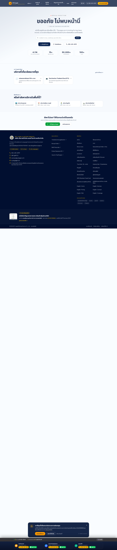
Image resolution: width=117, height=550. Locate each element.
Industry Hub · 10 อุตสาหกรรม (100, 164)
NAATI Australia (55, 147)
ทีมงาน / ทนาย (80, 146)
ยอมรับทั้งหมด (40, 533)
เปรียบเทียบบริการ (81, 157)
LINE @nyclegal (54, 124)
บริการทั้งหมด (80, 150)
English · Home (81, 186)
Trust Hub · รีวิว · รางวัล (82, 164)
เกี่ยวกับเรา (79, 143)
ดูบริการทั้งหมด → (99, 72)
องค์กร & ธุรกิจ (37, 3)
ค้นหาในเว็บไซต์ (80, 174)
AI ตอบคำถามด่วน (81, 171)
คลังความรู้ (79, 160)
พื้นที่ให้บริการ (47, 3)
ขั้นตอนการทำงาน (97, 139)
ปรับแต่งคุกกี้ (59, 533)
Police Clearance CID (57, 151)
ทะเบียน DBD (103, 226)
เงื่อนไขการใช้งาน (96, 226)
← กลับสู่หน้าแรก (44, 44)
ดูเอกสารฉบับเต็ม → (23, 220)
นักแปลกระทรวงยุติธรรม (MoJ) (84, 181)
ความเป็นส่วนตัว (89, 226)
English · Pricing (81, 189)
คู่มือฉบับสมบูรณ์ (96, 174)
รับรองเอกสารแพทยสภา (98, 178)
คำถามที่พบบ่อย (96, 167)
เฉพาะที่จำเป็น (51, 533)
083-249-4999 (92, 3)
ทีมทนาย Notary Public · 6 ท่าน (100, 146)
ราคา (68, 3)
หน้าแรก (78, 37)
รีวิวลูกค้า (79, 167)
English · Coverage (97, 193)
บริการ (29, 3)
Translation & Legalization (58, 139)
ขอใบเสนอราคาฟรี (103, 3)
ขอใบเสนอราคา (73, 3)
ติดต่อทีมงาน (58, 44)
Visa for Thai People (57, 155)
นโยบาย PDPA (49, 529)
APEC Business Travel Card (84, 178)
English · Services (97, 186)
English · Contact (97, 189)
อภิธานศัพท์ (95, 171)
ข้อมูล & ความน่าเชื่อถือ (58, 3)
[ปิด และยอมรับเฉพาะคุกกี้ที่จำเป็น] (86, 525)
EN (83, 3)
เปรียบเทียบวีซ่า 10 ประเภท (99, 157)
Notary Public (55, 143)
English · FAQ (80, 193)
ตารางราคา (79, 153)
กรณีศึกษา (95, 160)
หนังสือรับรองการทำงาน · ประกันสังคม (100, 182)
